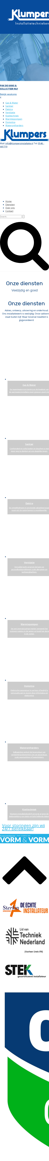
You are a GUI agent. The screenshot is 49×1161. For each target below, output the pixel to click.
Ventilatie (10, 112)
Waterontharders (14, 125)
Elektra (9, 109)
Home (8, 201)
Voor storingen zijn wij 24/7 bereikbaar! (23, 827)
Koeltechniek (12, 115)
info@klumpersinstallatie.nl (19, 143)
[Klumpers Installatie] (24, 140)
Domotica (10, 122)
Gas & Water (11, 102)
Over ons (10, 207)
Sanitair (9, 106)
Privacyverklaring (7, 836)
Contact (9, 211)
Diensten (10, 204)
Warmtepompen (13, 119)
